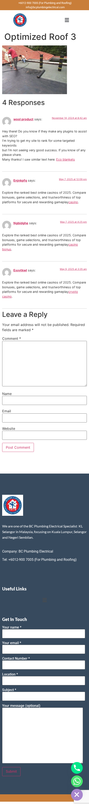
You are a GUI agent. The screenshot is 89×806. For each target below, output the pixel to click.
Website (8, 428)
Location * (10, 674)
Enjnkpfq (20, 180)
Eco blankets (65, 159)
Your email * (11, 643)
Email (6, 411)
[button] (66, 20)
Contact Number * (16, 659)
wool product (23, 119)
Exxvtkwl (20, 270)
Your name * (11, 627)
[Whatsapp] (77, 781)
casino (73, 202)
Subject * (9, 690)
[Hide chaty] (77, 795)
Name (7, 393)
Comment (11, 338)
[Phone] (77, 768)
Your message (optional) (21, 706)
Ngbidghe (20, 223)
